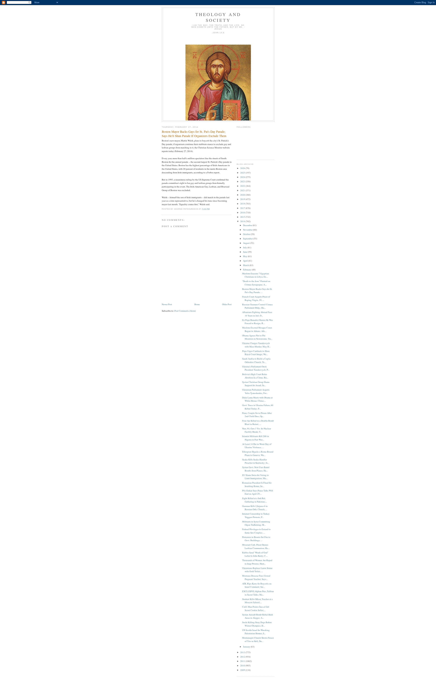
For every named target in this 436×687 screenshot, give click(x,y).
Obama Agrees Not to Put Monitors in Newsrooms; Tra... (257, 337)
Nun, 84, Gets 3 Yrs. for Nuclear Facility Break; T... (256, 430)
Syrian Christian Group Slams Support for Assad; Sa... (255, 383)
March (246, 265)
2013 (243, 652)
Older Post (227, 304)
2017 (243, 208)
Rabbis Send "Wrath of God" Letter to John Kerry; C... (255, 554)
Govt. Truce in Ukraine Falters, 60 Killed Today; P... (257, 407)
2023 (243, 181)
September (248, 238)
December (248, 225)
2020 (243, 194)
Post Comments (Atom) (185, 310)
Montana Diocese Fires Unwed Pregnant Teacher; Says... (256, 577)
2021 (243, 190)
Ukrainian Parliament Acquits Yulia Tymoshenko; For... (255, 391)
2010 (243, 665)
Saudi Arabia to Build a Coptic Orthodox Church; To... (256, 360)
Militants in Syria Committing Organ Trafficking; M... (256, 523)
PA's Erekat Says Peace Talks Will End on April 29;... (257, 492)
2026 (243, 168)
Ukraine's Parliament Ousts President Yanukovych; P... (255, 368)
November (248, 229)
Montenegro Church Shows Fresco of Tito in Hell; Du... (258, 639)
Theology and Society (218, 17)
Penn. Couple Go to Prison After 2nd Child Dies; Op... (257, 414)
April (245, 260)
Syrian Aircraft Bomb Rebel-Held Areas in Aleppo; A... (257, 616)
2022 (243, 185)
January (247, 646)
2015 (243, 216)
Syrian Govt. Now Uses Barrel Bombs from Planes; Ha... (255, 469)
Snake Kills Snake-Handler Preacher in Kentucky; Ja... (255, 461)
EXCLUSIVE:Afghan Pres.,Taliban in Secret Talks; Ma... (258, 593)
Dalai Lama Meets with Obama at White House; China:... (257, 399)
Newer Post (167, 304)
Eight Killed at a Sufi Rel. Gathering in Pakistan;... (254, 500)
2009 (243, 669)
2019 (243, 199)
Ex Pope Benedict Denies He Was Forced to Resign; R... (257, 321)
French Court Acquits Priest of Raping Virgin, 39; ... (256, 298)
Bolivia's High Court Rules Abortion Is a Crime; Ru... (255, 376)
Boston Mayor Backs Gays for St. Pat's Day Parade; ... (257, 290)
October (247, 234)
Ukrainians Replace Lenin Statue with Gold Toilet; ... (257, 570)
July (245, 247)
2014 (243, 221)
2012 (243, 656)
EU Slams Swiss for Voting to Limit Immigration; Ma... (255, 477)
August (246, 243)
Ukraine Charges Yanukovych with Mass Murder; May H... (256, 345)
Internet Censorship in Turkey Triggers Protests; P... (256, 515)
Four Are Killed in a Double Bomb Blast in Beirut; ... (258, 422)
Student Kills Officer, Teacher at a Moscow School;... (257, 601)
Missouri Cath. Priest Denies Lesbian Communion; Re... (255, 546)
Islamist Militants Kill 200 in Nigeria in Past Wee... (255, 438)
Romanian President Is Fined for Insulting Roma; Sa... (256, 484)
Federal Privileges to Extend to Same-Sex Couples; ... (256, 531)
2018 (243, 203)
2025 (243, 172)
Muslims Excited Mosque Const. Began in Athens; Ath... (257, 329)
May (245, 256)
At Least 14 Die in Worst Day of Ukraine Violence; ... (256, 445)
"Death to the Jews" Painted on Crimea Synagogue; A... (256, 283)
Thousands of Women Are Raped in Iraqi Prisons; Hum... (257, 562)
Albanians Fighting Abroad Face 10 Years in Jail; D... (257, 314)
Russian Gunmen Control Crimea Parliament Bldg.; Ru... (257, 306)
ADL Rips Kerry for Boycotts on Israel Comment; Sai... (256, 585)
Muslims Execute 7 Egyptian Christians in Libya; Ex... (255, 275)
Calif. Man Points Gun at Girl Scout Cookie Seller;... (255, 608)
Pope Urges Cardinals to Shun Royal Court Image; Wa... (256, 352)
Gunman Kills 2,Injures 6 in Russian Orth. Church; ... (255, 508)
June (245, 251)
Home (197, 304)
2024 (243, 177)
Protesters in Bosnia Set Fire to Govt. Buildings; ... (256, 539)
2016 (243, 212)
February (247, 269)
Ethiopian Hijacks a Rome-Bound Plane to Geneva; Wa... (257, 453)
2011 (243, 661)
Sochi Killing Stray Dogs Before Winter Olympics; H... (257, 624)
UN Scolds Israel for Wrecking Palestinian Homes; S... (256, 632)
